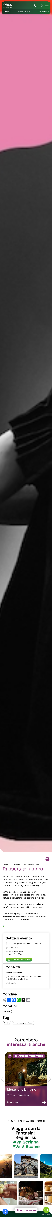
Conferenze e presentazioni (25, 864)
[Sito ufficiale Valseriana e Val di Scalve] (8, 5)
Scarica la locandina (20, 959)
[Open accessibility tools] (5, 1212)
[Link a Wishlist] (41, 5)
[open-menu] (46, 5)
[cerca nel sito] (36, 5)
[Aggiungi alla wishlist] (47, 859)
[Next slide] (49, 1079)
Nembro (7, 1011)
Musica (6, 864)
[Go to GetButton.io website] (46, 1214)
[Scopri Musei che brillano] (44, 1102)
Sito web (12, 983)
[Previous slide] (2, 1079)
